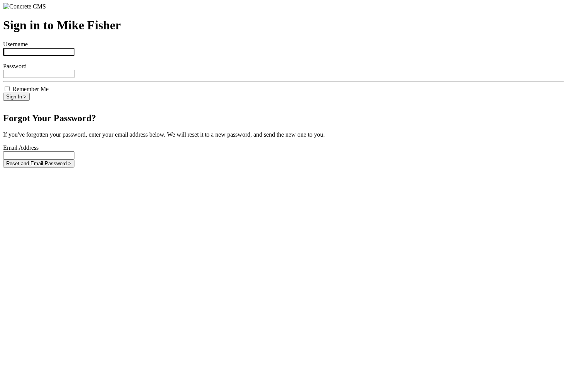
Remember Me (30, 89)
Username (15, 44)
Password (15, 66)
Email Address (21, 147)
